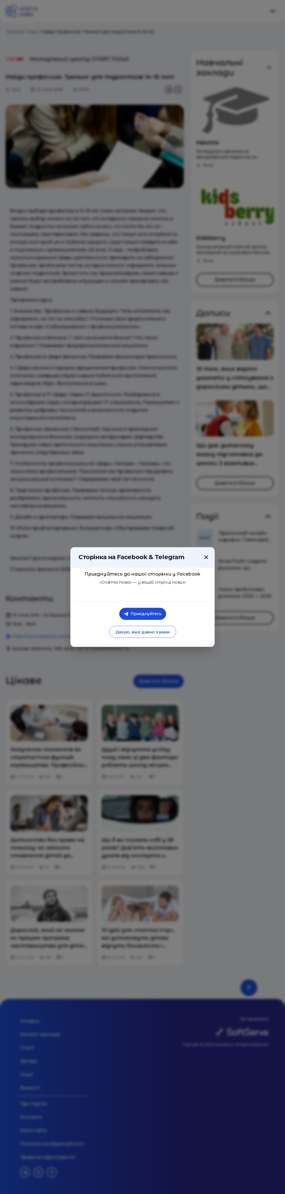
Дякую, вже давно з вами (142, 632)
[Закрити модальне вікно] (206, 557)
